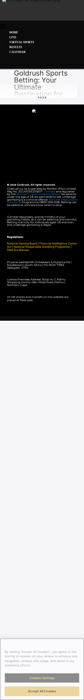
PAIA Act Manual (18, 250)
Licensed (50, 191)
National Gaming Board (22, 243)
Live (12, 37)
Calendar (17, 52)
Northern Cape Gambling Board (38, 194)
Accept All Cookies (42, 691)
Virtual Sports (21, 42)
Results (15, 47)
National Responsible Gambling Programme (42, 246)
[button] (3, 27)
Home (13, 32)
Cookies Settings (42, 678)
